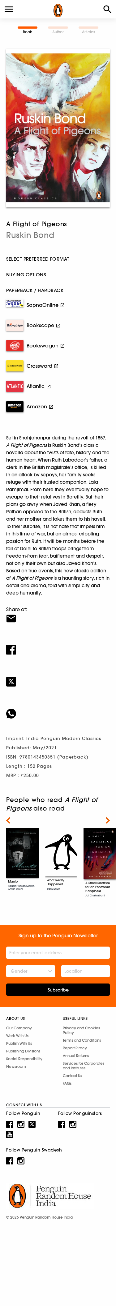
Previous (8, 820)
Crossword (39, 366)
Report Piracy (75, 1048)
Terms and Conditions (82, 1040)
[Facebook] (58, 646)
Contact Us (72, 1075)
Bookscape (40, 325)
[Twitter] (58, 678)
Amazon (37, 406)
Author (58, 32)
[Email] (58, 615)
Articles (88, 32)
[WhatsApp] (58, 710)
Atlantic (36, 386)
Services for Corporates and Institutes (83, 1065)
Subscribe (58, 990)
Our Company (19, 1028)
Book (27, 32)
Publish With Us (19, 1043)
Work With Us (17, 1035)
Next (108, 820)
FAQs (67, 1083)
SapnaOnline (42, 305)
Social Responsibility (24, 1058)
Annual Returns (76, 1055)
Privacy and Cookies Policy (81, 1030)
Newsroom (16, 1066)
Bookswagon (42, 346)
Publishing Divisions (23, 1051)
